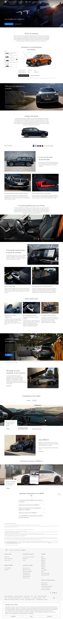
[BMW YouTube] (54, 593)
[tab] (29, 400)
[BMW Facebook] (50, 593)
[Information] (41, 28)
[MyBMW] (51, 2)
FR (54, 597)
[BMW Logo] (5, 2)
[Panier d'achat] (53, 2)
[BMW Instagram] (52, 593)
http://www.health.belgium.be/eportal (12, 542)
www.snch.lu (49, 542)
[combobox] (59, 494)
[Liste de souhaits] (55, 2)
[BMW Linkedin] (56, 593)
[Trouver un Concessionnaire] (57, 2)
